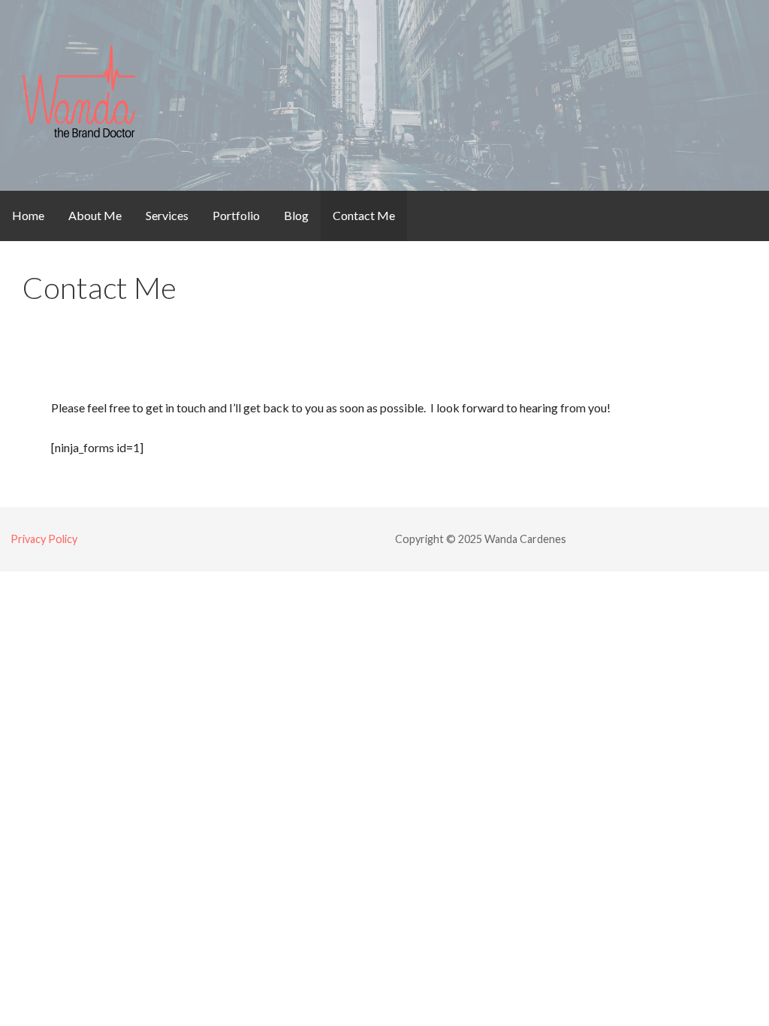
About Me (95, 215)
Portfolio (236, 215)
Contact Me (364, 215)
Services (167, 215)
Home (28, 215)
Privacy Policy (44, 539)
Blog (296, 215)
